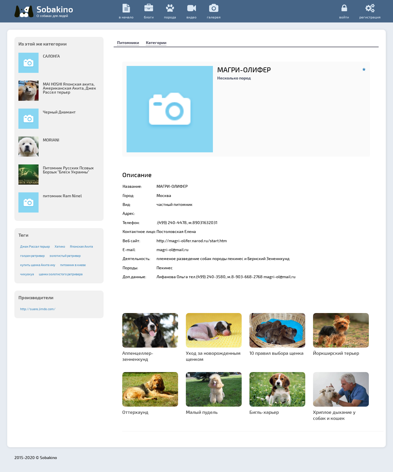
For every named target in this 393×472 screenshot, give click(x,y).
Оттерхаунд (135, 412)
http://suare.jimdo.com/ (38, 309)
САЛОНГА (51, 56)
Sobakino (55, 11)
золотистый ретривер (65, 255)
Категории (156, 42)
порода (170, 17)
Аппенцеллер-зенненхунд (137, 356)
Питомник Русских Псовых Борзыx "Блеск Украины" (68, 169)
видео (191, 17)
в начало (126, 17)
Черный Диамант (59, 111)
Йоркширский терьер (336, 353)
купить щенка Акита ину (37, 265)
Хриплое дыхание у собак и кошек (334, 415)
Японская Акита (81, 246)
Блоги (149, 17)
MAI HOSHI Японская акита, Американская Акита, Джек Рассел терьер (69, 87)
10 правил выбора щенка (276, 353)
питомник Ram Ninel (62, 195)
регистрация (370, 17)
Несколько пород (234, 77)
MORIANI (51, 139)
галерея (214, 17)
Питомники (128, 42)
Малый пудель (202, 412)
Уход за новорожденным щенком (213, 356)
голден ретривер (32, 255)
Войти (344, 17)
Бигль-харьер (264, 412)
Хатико (60, 246)
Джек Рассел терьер (35, 246)
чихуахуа (27, 274)
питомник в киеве (73, 265)
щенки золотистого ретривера (61, 274)
